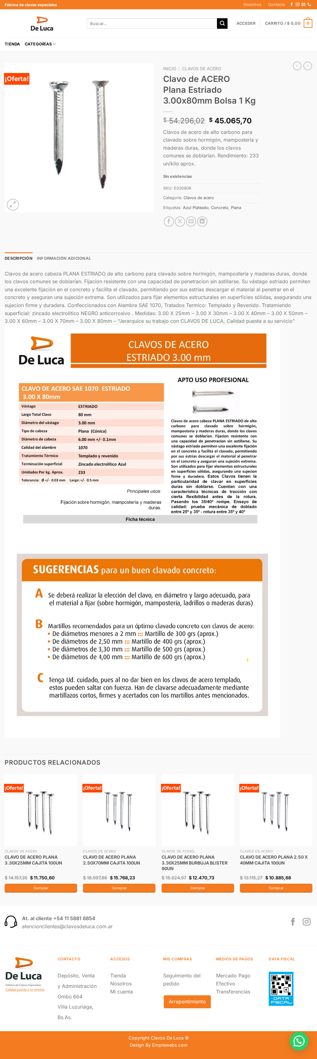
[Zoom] (13, 205)
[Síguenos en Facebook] (291, 4)
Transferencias (233, 992)
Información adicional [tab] (64, 258)
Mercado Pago (233, 975)
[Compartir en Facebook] (169, 221)
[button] (299, 1041)
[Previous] (5, 839)
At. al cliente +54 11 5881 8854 (58, 918)
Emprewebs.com (170, 1045)
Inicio (169, 68)
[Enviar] (222, 23)
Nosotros (252, 4)
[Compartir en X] (180, 221)
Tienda (12, 44)
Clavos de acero (201, 68)
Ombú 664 (70, 996)
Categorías (38, 44)
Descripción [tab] (19, 258)
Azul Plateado (196, 207)
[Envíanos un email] (303, 4)
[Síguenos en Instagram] (297, 4)
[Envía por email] (191, 221)
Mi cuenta (121, 992)
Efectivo (225, 983)
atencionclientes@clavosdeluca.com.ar (67, 926)
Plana (236, 207)
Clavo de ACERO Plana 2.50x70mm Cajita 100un (111, 859)
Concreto (219, 207)
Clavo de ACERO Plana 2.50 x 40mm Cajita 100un (274, 859)
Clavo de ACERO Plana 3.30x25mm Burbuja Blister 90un (195, 862)
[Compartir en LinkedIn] (202, 221)
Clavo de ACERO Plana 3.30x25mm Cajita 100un (33, 859)
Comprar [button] (40, 888)
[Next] (312, 839)
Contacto (276, 4)
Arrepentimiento (187, 1001)
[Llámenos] (309, 4)
